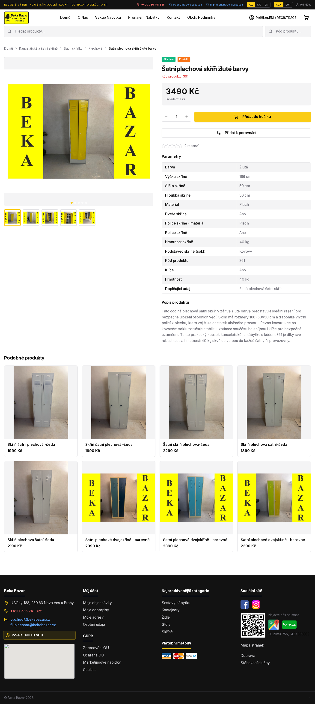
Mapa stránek (252, 645)
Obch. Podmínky (201, 17)
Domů (65, 17)
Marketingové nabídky (102, 662)
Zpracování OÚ (96, 648)
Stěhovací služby (255, 663)
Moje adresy (93, 617)
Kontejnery (171, 610)
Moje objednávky (97, 603)
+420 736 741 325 (153, 4)
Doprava (248, 655)
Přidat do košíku (256, 116)
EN (266, 4)
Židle (166, 617)
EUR (288, 4)
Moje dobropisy (96, 610)
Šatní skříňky (73, 48)
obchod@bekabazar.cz (187, 4)
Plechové (96, 48)
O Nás (83, 17)
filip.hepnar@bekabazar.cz (226, 4)
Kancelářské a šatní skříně (38, 48)
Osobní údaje (94, 624)
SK (259, 4)
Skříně (167, 632)
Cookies (89, 670)
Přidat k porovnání (240, 133)
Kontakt (173, 17)
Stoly (166, 624)
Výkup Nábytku (108, 17)
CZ (251, 4)
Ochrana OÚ (93, 655)
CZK (278, 4)
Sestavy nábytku (176, 603)
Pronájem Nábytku (144, 17)
